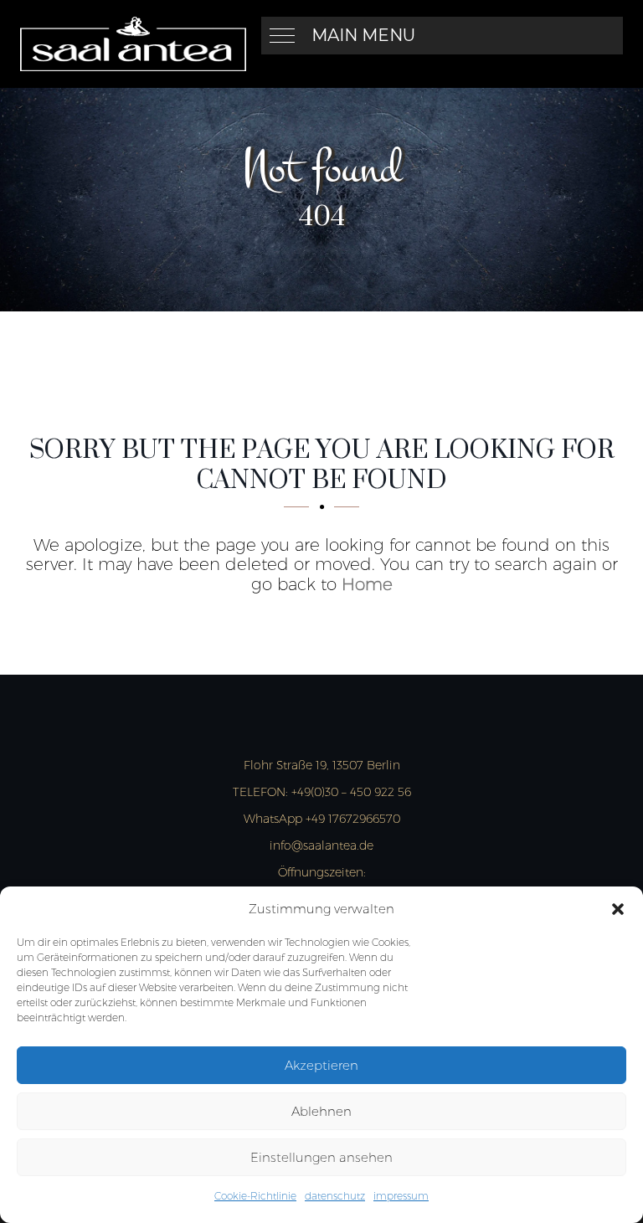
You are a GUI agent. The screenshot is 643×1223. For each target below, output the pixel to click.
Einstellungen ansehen (321, 1157)
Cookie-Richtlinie (255, 1196)
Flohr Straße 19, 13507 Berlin (322, 765)
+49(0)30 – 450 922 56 (322, 791)
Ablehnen (321, 1111)
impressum (401, 1196)
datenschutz (335, 1196)
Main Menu (363, 35)
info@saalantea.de (321, 845)
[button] (618, 909)
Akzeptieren (321, 1065)
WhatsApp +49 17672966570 (322, 818)
